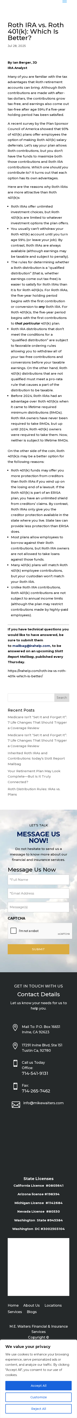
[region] (38, 1379)
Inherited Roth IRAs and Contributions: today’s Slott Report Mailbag (36, 758)
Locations (53, 1305)
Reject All (38, 1409)
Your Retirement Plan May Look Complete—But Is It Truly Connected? (34, 776)
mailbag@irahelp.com (31, 646)
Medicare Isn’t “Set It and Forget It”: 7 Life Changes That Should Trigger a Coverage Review (37, 722)
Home (13, 1305)
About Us (31, 1305)
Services (15, 1312)
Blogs (32, 1312)
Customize (38, 1397)
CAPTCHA (16, 918)
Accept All (38, 1386)
